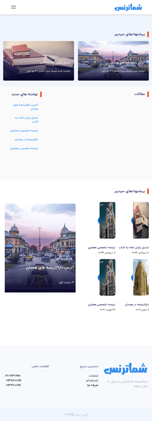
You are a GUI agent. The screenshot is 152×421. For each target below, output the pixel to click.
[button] (13, 7)
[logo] (128, 7)
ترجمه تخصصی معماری (24, 131)
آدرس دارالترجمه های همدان (25, 107)
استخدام (92, 380)
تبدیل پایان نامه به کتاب (26, 120)
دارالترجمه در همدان (26, 139)
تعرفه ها (92, 385)
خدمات (93, 376)
